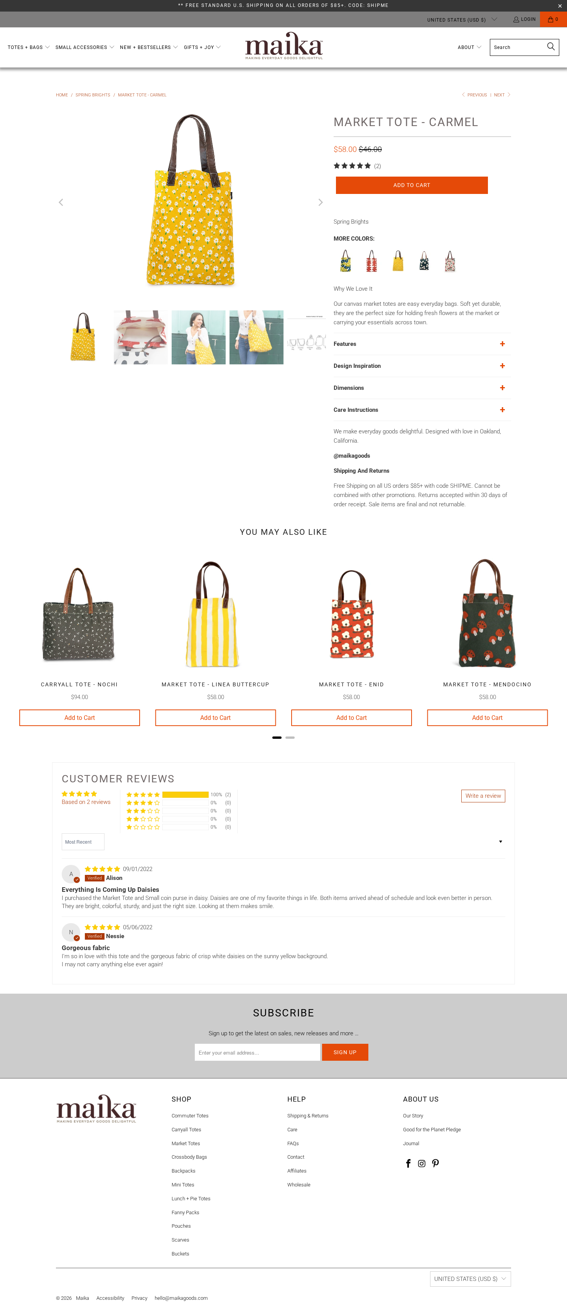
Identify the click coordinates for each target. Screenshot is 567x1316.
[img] (102, 869)
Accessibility (110, 1298)
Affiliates (297, 1171)
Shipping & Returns (308, 1116)
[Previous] (62, 202)
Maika (82, 1298)
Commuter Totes (190, 1116)
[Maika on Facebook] (409, 1164)
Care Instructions (356, 409)
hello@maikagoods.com (181, 1298)
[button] (29, 47)
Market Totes (186, 1143)
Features (345, 343)
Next (500, 95)
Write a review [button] (483, 795)
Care (292, 1129)
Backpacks (184, 1171)
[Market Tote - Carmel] (398, 270)
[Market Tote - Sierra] (450, 270)
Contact (295, 1157)
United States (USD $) (457, 20)
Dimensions (349, 387)
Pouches (181, 1226)
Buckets (180, 1254)
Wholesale (298, 1185)
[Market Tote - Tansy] (424, 270)
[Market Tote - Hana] (345, 270)
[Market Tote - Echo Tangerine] (371, 270)
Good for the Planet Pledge (432, 1129)
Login (528, 19)
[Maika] (284, 47)
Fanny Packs (185, 1212)
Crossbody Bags (189, 1157)
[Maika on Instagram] (422, 1164)
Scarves (180, 1240)
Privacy (139, 1298)
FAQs (293, 1143)
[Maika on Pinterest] (435, 1164)
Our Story (413, 1116)
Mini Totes (183, 1185)
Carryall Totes (186, 1129)
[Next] (320, 202)
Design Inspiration (357, 365)
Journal (411, 1143)
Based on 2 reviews (86, 802)
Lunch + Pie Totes (191, 1198)
